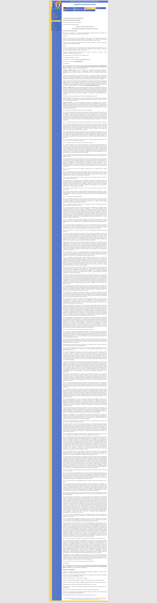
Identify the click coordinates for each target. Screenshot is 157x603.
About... (53, 12)
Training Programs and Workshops (55, 17)
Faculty (53, 24)
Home (53, 10)
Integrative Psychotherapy (54, 14)
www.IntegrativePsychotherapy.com (92, 85)
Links (53, 26)
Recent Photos (54, 28)
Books (53, 19)
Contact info (54, 29)
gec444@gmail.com (78, 61)
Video (53, 22)
